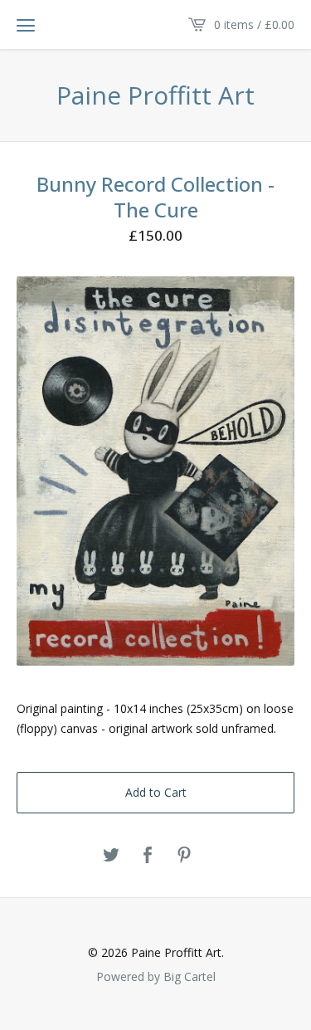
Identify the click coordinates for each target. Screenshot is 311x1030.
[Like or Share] (147, 856)
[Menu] (26, 25)
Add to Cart (156, 792)
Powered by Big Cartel (156, 976)
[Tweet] (111, 856)
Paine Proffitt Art (155, 95)
